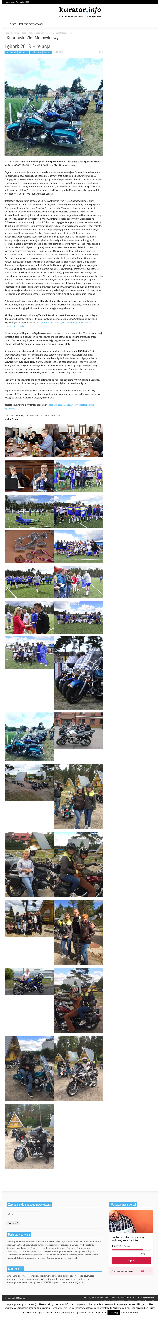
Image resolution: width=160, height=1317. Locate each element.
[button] (152, 24)
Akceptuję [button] (113, 1312)
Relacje (47, 52)
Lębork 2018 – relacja (27, 46)
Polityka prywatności (31, 24)
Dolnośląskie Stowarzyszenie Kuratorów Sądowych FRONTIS (108, 1297)
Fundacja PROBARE (146, 1297)
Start (13, 24)
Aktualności (11, 52)
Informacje (23, 52)
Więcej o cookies (129, 1312)
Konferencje (36, 52)
